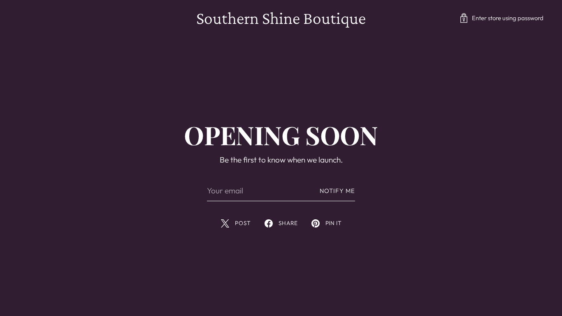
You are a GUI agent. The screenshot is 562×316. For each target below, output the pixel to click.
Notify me (337, 191)
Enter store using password (507, 18)
